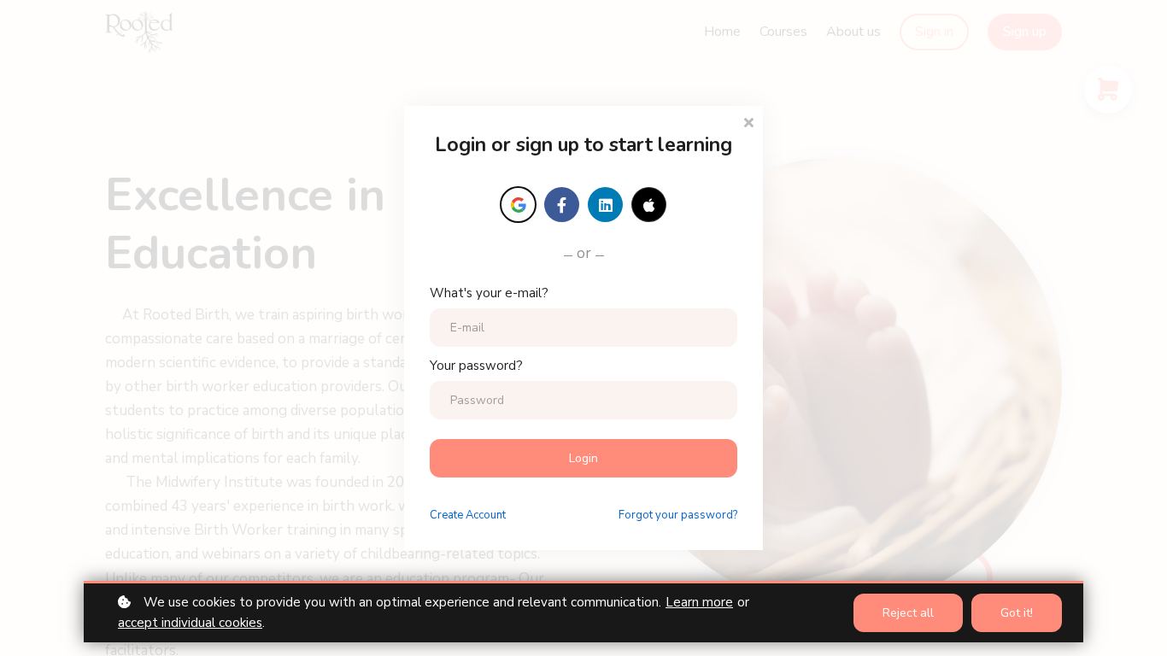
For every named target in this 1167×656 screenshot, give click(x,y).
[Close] (748, 121)
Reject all (908, 613)
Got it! (1016, 613)
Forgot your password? (678, 515)
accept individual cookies (190, 622)
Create (468, 515)
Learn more (699, 602)
